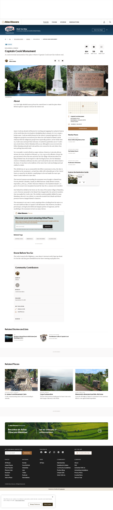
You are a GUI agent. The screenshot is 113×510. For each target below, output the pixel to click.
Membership (61, 462)
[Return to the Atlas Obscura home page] (11, 22)
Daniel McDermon (19, 340)
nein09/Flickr (8, 96)
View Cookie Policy (20, 500)
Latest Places (9, 465)
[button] (86, 46)
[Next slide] (108, 81)
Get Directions (83, 128)
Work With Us (61, 475)
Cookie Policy (78, 475)
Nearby (7, 475)
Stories (24, 462)
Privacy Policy (43, 229)
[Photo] (94, 141)
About (76, 462)
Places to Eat (9, 470)
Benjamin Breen (53, 338)
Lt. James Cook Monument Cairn (15, 394)
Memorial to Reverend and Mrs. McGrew (89, 394)
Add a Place (8, 477)
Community (61, 459)
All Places (8, 462)
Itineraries (25, 467)
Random (7, 472)
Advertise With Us (79, 467)
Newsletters (26, 477)
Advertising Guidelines (81, 470)
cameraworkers (19, 291)
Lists (23, 470)
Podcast (24, 475)
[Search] (110, 22)
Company (77, 459)
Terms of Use (50, 229)
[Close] (52, 497)
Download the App (84, 453)
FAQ (75, 465)
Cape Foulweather (46, 394)
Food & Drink (26, 465)
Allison (17, 279)
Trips (41, 459)
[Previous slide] (5, 81)
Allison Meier (12, 61)
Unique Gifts (60, 472)
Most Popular (9, 467)
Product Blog (61, 470)
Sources (17, 318)
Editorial (25, 459)
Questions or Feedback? (56, 489)
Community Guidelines (64, 467)
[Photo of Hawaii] (72, 179)
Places (7, 459)
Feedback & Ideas (62, 465)
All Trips (42, 462)
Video (24, 472)
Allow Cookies (47, 504)
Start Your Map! (98, 30)
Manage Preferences (35, 504)
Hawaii (80, 177)
